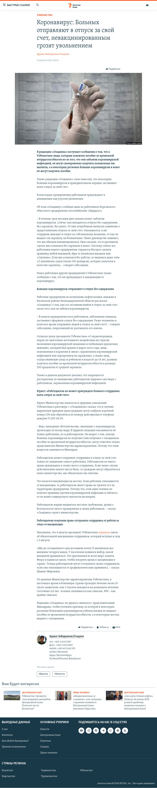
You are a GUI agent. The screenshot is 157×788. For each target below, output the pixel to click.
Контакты (7, 735)
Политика (45, 741)
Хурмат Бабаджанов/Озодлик (53, 54)
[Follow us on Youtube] (81, 731)
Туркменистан (49, 776)
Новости (44, 729)
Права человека (81, 693)
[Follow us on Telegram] (103, 731)
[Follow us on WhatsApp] (110, 731)
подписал (104, 532)
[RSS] (125, 731)
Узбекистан (44, 15)
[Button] (113, 69)
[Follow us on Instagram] (89, 731)
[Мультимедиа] (147, 5)
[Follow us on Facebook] (96, 731)
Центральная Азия (32, 693)
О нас (5, 729)
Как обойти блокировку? (15, 741)
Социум (44, 747)
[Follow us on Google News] (118, 731)
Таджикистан (48, 770)
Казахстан (7, 770)
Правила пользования (14, 747)
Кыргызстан (8, 776)
